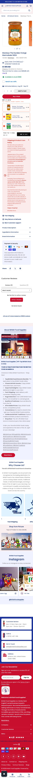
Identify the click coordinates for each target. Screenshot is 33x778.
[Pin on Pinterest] (20, 268)
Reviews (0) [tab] (9, 285)
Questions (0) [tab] (24, 285)
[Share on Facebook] (10, 268)
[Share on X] (15, 268)
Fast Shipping (9, 216)
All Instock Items (12, 16)
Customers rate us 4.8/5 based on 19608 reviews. (16, 741)
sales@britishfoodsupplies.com (16, 647)
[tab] (15, 330)
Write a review (16, 300)
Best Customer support (13, 223)
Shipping (5, 69)
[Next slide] (20, 49)
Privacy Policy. (5, 684)
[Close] (28, 140)
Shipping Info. (23, 762)
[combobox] (16, 10)
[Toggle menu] (2, 6)
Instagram (16, 559)
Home (3, 16)
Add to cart (24, 134)
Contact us (13, 762)
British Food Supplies (13, 768)
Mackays (11, 58)
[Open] (4, 774)
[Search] (29, 10)
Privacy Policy (5, 765)
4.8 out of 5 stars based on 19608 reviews (16, 316)
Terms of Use (24, 682)
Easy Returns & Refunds (13, 219)
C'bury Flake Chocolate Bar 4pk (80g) (17, 117)
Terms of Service (18, 765)
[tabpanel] (16, 395)
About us (4, 762)
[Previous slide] (15, 49)
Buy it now (16, 96)
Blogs (27, 765)
